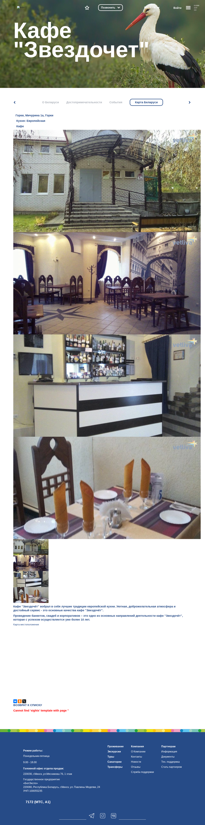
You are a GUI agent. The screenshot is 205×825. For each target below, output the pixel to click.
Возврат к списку (27, 705)
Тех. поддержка (170, 761)
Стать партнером (171, 767)
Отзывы (135, 767)
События (115, 102)
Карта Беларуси (146, 102)
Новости (136, 761)
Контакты (136, 756)
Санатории (114, 761)
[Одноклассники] (20, 701)
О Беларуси (50, 102)
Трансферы (115, 767)
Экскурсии (114, 751)
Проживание (115, 746)
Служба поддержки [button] (142, 772)
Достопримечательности (84, 102)
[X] (24, 701)
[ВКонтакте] (15, 701)
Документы (168, 756)
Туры (110, 756)
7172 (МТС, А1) (38, 802)
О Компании (138, 751)
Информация (169, 751)
